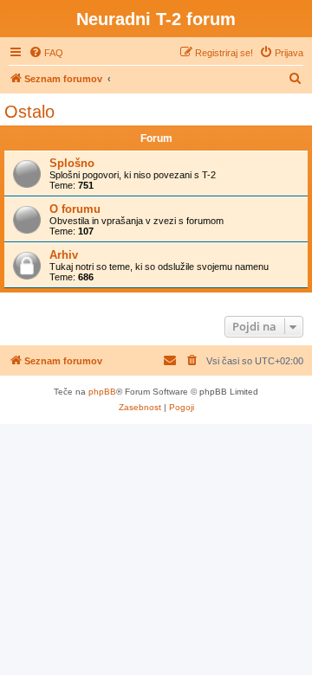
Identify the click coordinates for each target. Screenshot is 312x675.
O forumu (75, 208)
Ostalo (29, 111)
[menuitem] (46, 52)
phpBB (102, 391)
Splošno (71, 163)
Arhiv (63, 254)
